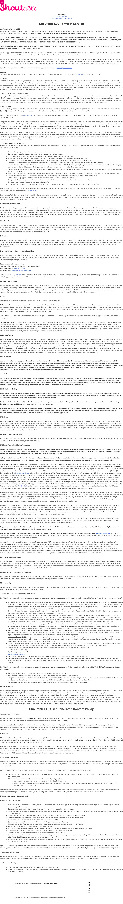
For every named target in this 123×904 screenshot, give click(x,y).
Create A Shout (18, 883)
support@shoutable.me (64, 68)
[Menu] (2, 2)
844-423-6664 (19, 268)
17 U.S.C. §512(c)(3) (14, 275)
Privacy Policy (80, 74)
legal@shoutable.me (22, 473)
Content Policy (28, 115)
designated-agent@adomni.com (22, 270)
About (24, 883)
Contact (32, 883)
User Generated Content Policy (61, 18)
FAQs (27, 883)
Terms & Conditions (61, 16)
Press (36, 883)
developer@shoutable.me (16, 654)
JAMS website (23, 486)
